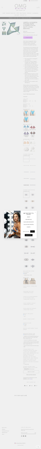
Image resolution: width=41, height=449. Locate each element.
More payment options (31, 374)
